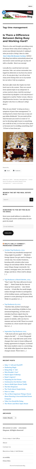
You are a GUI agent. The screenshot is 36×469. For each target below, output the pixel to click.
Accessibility (6, 457)
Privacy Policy (6, 461)
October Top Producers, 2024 (15, 250)
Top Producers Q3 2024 (13, 304)
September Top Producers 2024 (15, 331)
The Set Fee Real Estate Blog (17, 465)
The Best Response (11, 387)
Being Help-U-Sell (11, 370)
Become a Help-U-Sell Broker (13, 451)
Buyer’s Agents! (10, 377)
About (5, 443)
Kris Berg (9, 181)
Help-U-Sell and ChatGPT (14, 365)
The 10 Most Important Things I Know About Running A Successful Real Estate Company (18, 396)
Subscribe (8, 233)
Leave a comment (17, 183)
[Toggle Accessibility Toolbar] (4, 12)
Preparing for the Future (13, 379)
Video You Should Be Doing (14, 401)
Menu (30, 6)
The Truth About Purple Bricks (15, 389)
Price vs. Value (9, 391)
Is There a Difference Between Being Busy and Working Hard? (16, 38)
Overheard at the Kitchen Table (15, 382)
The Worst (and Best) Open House (16, 403)
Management (23, 179)
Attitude (16, 179)
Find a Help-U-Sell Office (11, 438)
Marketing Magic (10, 367)
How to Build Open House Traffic (16, 384)
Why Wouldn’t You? (11, 372)
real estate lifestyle (17, 181)
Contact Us (7, 447)
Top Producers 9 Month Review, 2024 (17, 279)
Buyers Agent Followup (13, 375)
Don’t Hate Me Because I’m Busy (14, 56)
